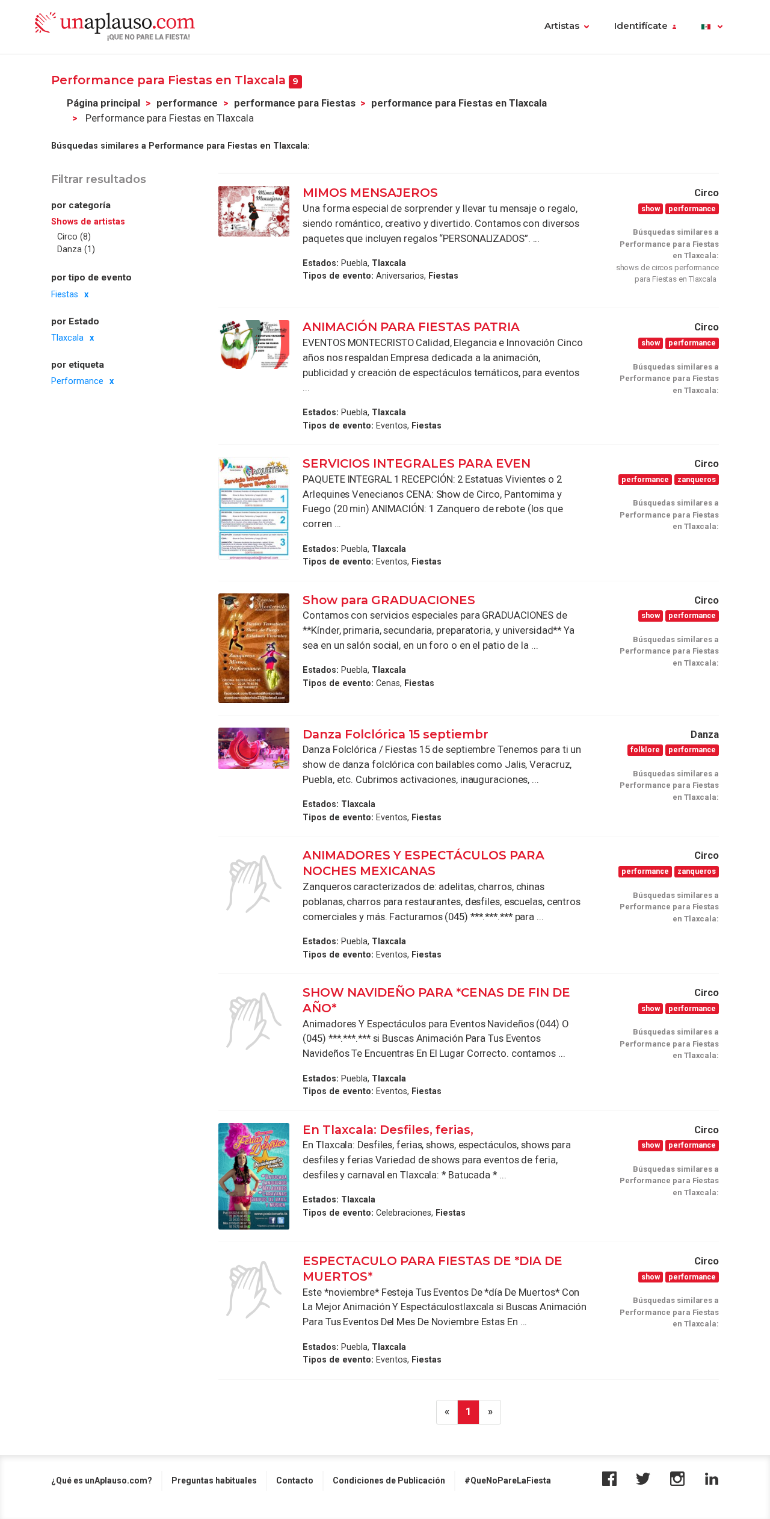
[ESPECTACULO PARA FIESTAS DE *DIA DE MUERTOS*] (253, 1289)
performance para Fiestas (295, 103)
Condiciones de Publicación (389, 1480)
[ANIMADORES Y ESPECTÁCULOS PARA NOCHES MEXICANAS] (253, 884)
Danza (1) (76, 249)
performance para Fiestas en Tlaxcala (459, 103)
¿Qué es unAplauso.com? (101, 1480)
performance (187, 103)
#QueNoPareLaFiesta (507, 1480)
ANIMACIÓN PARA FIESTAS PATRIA (411, 327)
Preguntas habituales (214, 1480)
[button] (712, 27)
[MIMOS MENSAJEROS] (253, 211)
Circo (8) (74, 236)
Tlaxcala (67, 337)
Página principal (103, 103)
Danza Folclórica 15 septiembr (395, 734)
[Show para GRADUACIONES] (253, 648)
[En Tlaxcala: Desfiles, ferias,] (253, 1176)
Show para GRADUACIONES (390, 600)
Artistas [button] (561, 25)
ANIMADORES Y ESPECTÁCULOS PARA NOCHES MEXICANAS (423, 863)
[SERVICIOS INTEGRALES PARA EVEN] (253, 508)
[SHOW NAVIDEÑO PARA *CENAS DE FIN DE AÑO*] (253, 1021)
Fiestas (64, 294)
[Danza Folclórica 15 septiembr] (253, 748)
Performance (77, 381)
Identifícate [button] (641, 25)
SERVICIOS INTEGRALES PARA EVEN (417, 463)
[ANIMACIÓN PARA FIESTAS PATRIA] (253, 344)
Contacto (294, 1480)
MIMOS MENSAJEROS (372, 192)
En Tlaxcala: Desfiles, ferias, (388, 1129)
